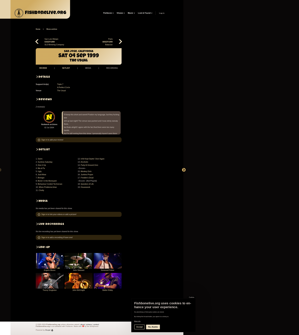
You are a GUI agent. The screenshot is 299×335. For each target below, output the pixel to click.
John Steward (78, 270)
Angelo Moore (49, 270)
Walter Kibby (107, 290)
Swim (40, 159)
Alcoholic (84, 162)
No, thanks (153, 327)
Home (38, 29)
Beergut (41, 178)
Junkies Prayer (87, 175)
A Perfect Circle (63, 87)
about (82, 324)
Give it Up (42, 165)
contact (96, 324)
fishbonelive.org (45, 13)
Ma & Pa (41, 168)
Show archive (51, 29)
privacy (89, 324)
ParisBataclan (107, 42)
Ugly (40, 171)
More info (137, 321)
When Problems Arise (48, 187)
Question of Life (87, 184)
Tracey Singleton (50, 290)
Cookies (191, 297)
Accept (139, 327)
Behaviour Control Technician (50, 184)
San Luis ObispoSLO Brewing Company (54, 42)
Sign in (44, 140)
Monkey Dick (86, 171)
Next (183, 170)
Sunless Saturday (45, 162)
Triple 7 (60, 84)
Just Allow (42, 175)
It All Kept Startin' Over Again (92, 159)
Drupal (47, 330)
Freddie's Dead (87, 178)
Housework (85, 187)
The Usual (61, 91)
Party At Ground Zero (89, 165)
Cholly (41, 190)
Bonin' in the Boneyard (47, 181)
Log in (161, 13)
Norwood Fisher (107, 270)
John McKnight (78, 290)
